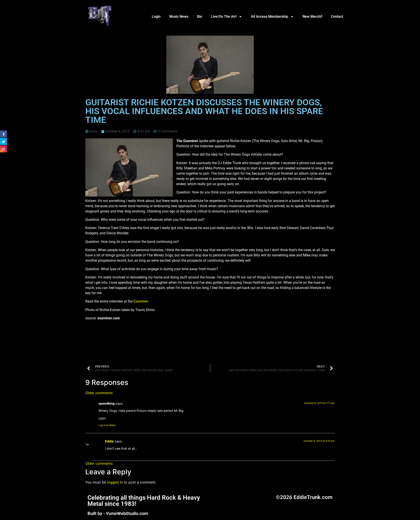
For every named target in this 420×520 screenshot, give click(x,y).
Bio (199, 16)
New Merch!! (312, 16)
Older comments (99, 393)
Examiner (140, 301)
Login (156, 16)
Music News (178, 16)
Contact (337, 16)
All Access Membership (269, 16)
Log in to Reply (107, 425)
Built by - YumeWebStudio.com (118, 513)
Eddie (109, 441)
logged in (115, 482)
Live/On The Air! (223, 16)
